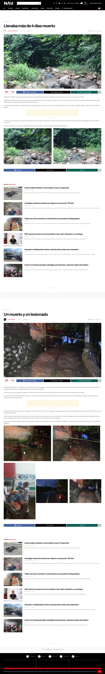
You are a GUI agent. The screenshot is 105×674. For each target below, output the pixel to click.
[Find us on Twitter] (56, 3)
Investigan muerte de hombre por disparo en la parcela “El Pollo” (49, 203)
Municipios (25, 8)
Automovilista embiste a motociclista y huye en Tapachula (46, 188)
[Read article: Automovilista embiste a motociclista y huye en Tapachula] (13, 193)
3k (33, 205)
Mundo (42, 8)
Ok (99, 671)
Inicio (5, 21)
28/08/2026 (27, 190)
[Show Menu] (4, 8)
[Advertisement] (52, 15)
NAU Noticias (11, 319)
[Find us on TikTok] (64, 3)
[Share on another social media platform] (99, 92)
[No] (103, 671)
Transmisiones (68, 8)
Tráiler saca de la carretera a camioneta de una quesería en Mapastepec (52, 219)
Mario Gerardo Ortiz (13, 31)
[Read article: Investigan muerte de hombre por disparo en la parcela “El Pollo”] (13, 208)
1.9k (34, 220)
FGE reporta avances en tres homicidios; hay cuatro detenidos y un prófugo (53, 234)
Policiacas (50, 8)
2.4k (34, 251)
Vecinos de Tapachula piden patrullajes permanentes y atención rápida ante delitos (56, 265)
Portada (10, 8)
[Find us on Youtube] (59, 3)
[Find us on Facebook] (54, 3)
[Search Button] (39, 3)
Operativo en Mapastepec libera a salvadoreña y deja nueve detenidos (51, 249)
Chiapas (17, 8)
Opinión (57, 8)
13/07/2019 (22, 31)
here (62, 649)
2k (33, 190)
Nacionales (34, 8)
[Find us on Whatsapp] (61, 3)
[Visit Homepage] (9, 3)
